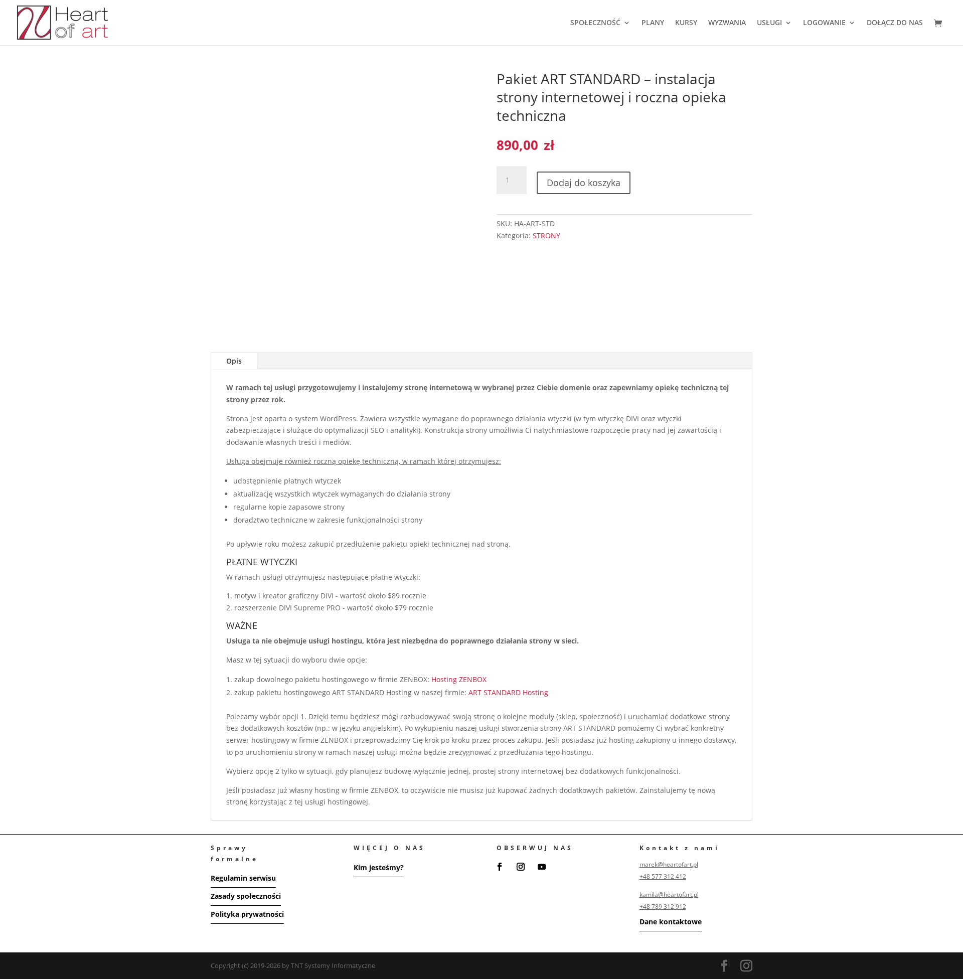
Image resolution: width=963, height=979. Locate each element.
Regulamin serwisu (243, 878)
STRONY (546, 235)
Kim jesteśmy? (379, 867)
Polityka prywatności (247, 914)
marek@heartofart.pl (668, 864)
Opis (234, 361)
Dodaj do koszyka (583, 183)
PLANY (652, 23)
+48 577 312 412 (662, 876)
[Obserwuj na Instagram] (521, 867)
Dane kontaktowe (670, 921)
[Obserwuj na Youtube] (542, 867)
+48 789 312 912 (662, 906)
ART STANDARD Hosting (508, 692)
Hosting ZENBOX (459, 679)
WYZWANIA (727, 23)
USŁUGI (769, 23)
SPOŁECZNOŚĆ (595, 23)
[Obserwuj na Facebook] (500, 867)
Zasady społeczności (246, 896)
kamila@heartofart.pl (669, 894)
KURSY (686, 23)
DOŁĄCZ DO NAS (895, 23)
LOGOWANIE (824, 23)
